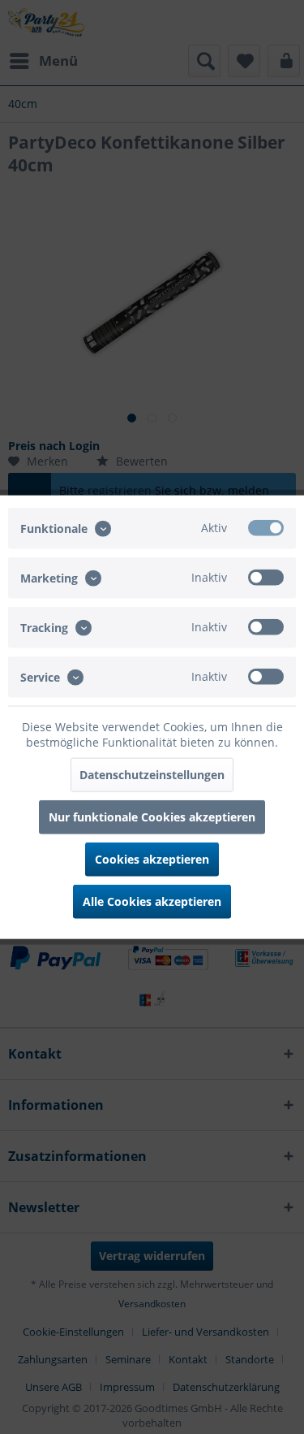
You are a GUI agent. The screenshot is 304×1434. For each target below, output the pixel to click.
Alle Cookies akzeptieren (152, 901)
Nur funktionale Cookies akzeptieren (152, 817)
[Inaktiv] (266, 577)
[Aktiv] (266, 527)
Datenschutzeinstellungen (152, 774)
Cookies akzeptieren (152, 859)
